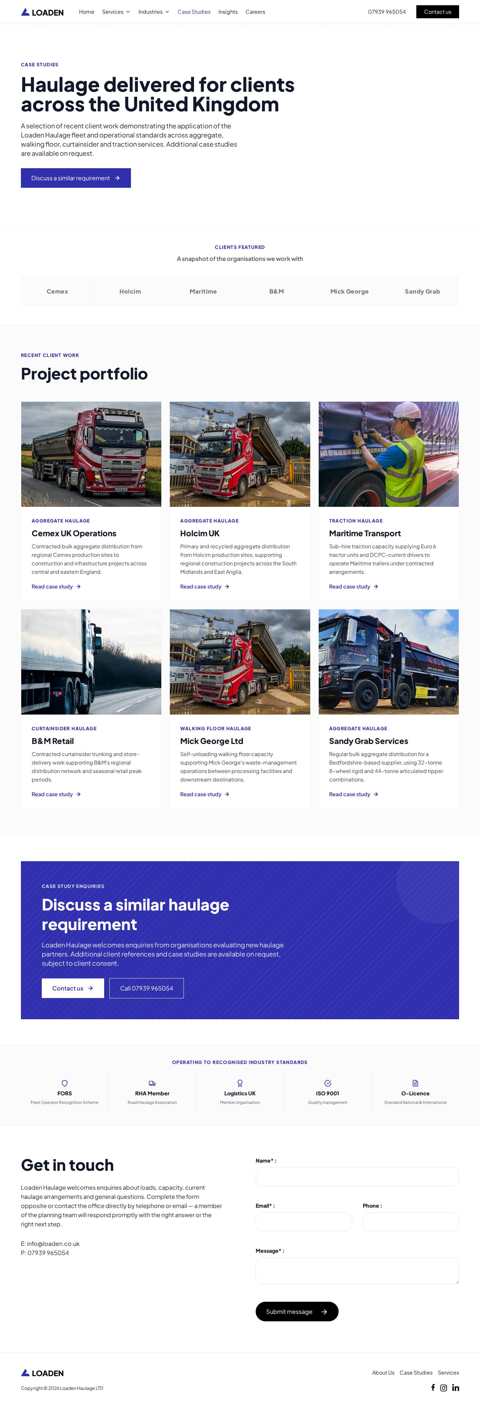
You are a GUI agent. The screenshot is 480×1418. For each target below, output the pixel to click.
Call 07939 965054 (146, 988)
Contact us (437, 11)
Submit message (289, 1311)
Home (86, 11)
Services (112, 11)
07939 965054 (387, 11)
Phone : (372, 1205)
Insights (228, 11)
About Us (383, 1372)
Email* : (265, 1205)
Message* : (270, 1250)
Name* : (266, 1160)
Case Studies (194, 11)
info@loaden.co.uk (53, 1243)
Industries (150, 11)
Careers (255, 11)
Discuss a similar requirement (70, 178)
